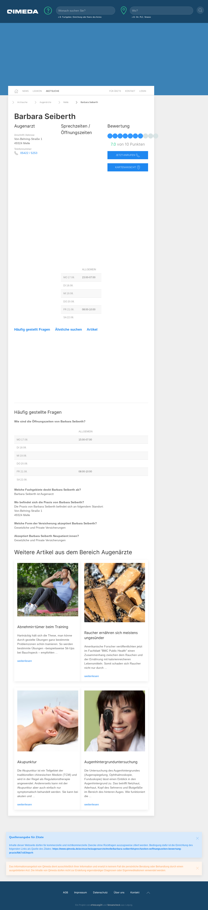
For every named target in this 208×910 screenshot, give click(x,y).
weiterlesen (24, 660)
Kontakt (130, 91)
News (25, 91)
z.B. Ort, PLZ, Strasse (141, 17)
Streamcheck (113, 905)
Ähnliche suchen (68, 329)
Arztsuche (52, 91)
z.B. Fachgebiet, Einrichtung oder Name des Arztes (80, 17)
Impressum (80, 892)
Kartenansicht (125, 167)
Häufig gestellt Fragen (32, 329)
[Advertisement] (104, 54)
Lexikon (37, 91)
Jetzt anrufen (126, 155)
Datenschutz (100, 892)
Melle (65, 102)
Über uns (119, 892)
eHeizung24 (96, 905)
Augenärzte (45, 102)
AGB (65, 892)
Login (142, 91)
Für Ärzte (115, 91)
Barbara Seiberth (89, 102)
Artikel (92, 329)
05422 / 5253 (28, 153)
